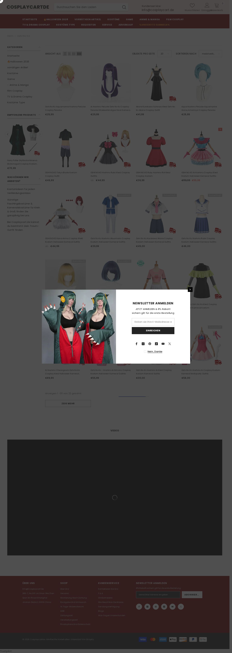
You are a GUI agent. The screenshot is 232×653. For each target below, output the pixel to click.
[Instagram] (143, 343)
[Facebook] (136, 343)
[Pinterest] (149, 343)
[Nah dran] (190, 289)
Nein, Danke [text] (155, 351)
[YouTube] (163, 343)
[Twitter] (169, 343)
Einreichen (153, 330)
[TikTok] (156, 343)
